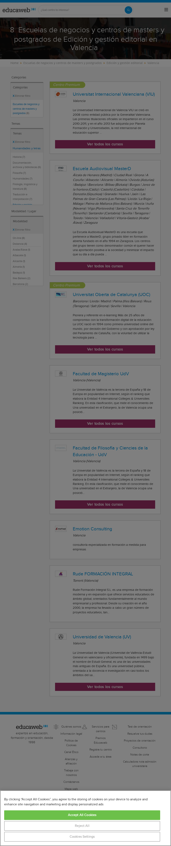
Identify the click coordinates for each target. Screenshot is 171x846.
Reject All (82, 826)
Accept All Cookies (82, 815)
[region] (85, 818)
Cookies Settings (82, 837)
